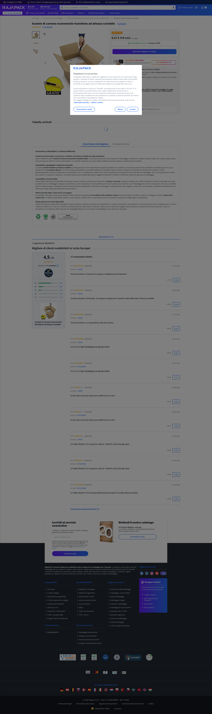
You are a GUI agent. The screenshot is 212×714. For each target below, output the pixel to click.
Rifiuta (120, 109)
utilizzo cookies (97, 102)
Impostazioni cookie (84, 109)
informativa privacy (81, 102)
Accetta (133, 109)
